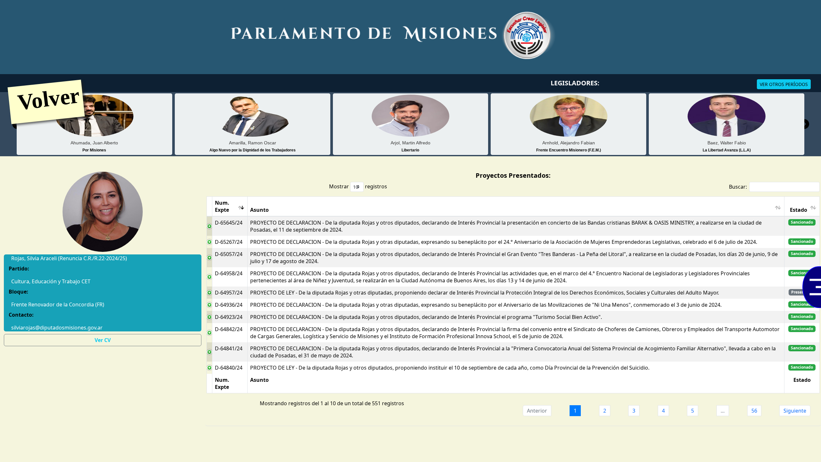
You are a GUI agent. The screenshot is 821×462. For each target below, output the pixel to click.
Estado (798, 209)
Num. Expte (222, 206)
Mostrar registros (358, 186)
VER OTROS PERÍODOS (784, 84)
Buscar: (738, 186)
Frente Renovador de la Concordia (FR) (57, 304)
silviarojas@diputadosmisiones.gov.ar (57, 327)
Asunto (259, 209)
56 (754, 410)
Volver (48, 98)
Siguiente (794, 410)
